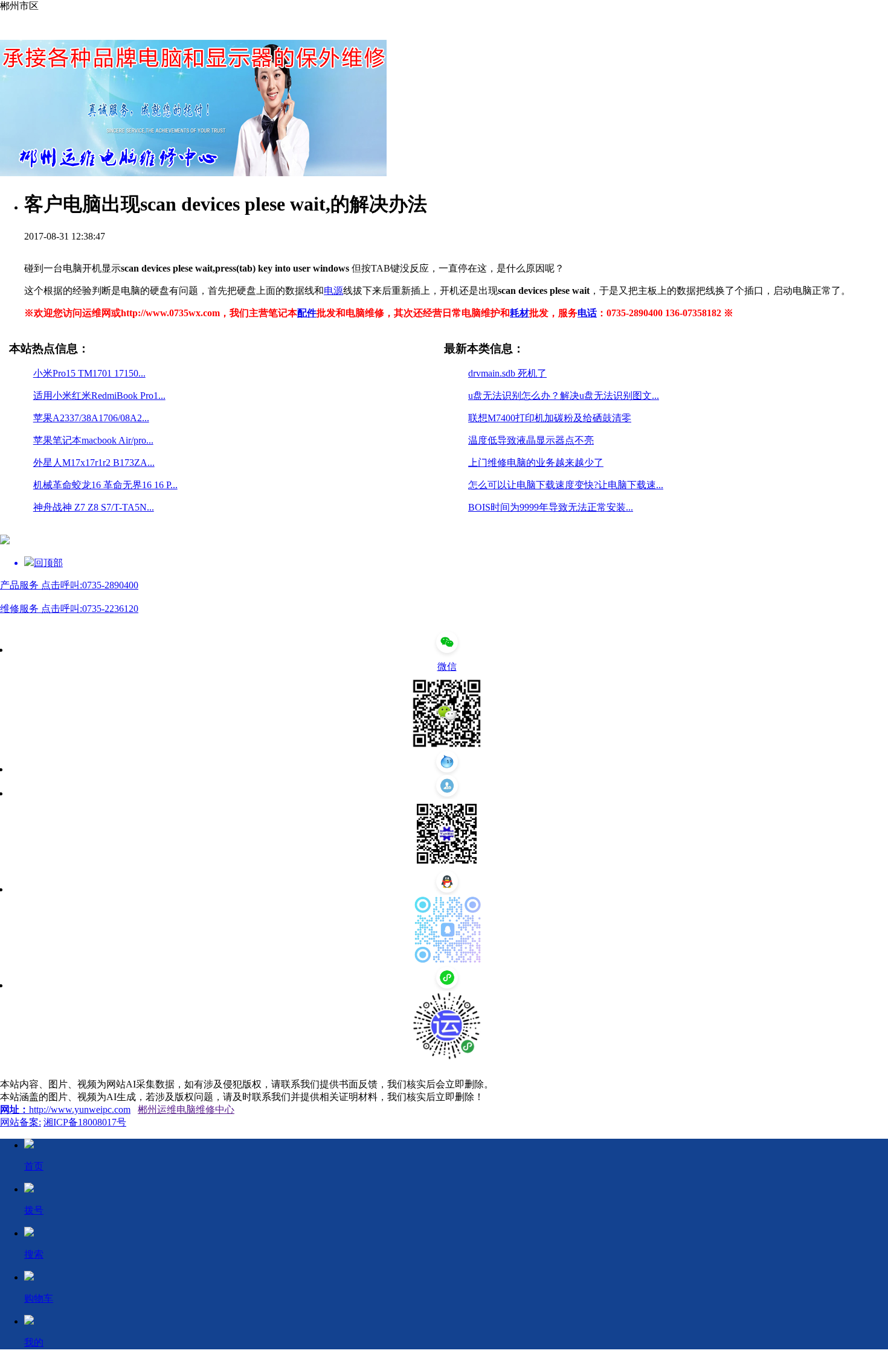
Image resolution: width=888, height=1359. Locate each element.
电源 (333, 290)
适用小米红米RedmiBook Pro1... (99, 395)
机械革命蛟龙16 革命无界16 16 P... (105, 485)
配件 (307, 313)
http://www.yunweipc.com (79, 1109)
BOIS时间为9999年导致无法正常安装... (550, 507)
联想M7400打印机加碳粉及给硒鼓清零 (549, 418)
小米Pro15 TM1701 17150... (89, 373)
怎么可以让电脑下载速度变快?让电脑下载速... (565, 485)
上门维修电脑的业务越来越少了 (535, 462)
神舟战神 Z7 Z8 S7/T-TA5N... (93, 507)
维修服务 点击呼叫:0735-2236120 (69, 608)
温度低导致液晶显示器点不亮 (531, 440)
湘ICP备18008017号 (84, 1122)
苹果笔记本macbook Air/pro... (93, 440)
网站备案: (20, 1122)
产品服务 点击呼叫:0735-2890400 (69, 585)
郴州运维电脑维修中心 (186, 1109)
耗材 (519, 313)
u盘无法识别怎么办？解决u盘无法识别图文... (563, 395)
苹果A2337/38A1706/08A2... (91, 418)
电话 (587, 313)
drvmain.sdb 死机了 (507, 373)
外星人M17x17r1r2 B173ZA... (94, 462)
